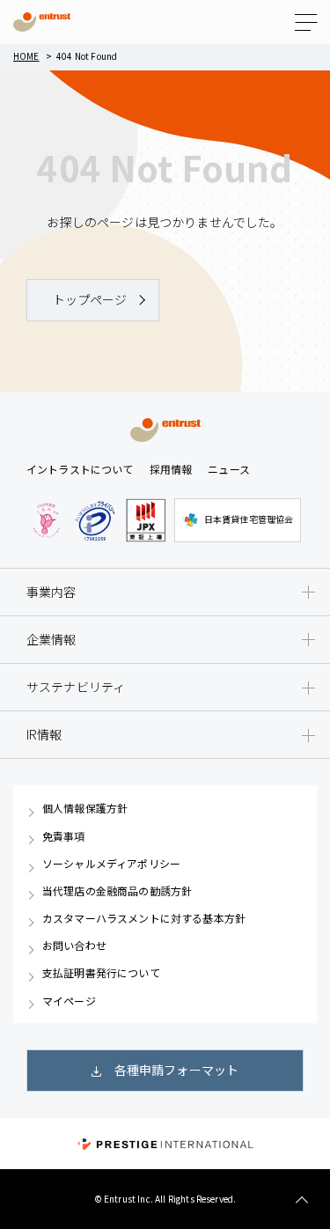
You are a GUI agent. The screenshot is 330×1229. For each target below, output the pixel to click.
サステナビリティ (75, 686)
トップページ (90, 299)
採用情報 (171, 468)
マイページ (69, 1001)
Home (26, 56)
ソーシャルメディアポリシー (111, 863)
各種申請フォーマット (176, 1069)
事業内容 (51, 591)
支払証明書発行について (101, 973)
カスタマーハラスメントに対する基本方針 (144, 918)
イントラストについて (80, 468)
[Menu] (306, 22)
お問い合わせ (74, 945)
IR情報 (44, 734)
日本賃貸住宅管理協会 (249, 519)
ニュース (229, 468)
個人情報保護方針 (85, 808)
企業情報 (51, 639)
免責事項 (63, 836)
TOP (301, 1200)
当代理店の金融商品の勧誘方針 (117, 891)
